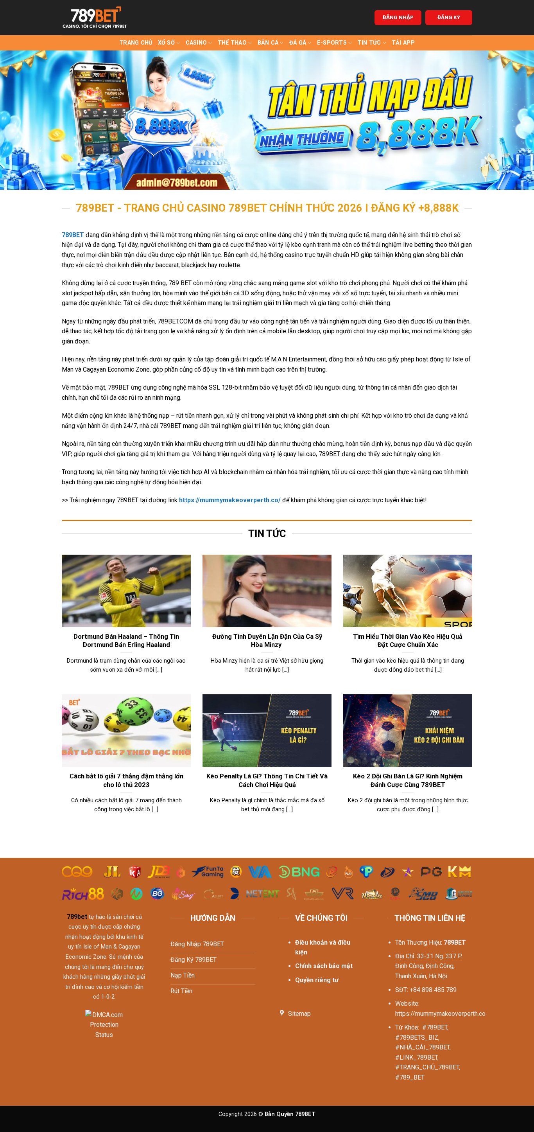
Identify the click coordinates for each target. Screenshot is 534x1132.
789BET (73, 235)
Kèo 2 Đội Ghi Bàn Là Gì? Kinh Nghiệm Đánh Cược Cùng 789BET (407, 781)
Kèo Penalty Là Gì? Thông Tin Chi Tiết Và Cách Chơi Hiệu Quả (267, 781)
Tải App (403, 43)
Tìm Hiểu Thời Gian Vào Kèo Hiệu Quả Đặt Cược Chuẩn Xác (407, 641)
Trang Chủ (135, 43)
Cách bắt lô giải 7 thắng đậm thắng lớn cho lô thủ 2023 (126, 781)
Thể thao (232, 43)
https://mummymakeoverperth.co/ (230, 500)
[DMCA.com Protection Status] (104, 1029)
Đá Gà (297, 43)
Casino (196, 43)
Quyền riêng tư (317, 980)
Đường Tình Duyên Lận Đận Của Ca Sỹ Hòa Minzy (267, 641)
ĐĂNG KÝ (448, 17)
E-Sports (332, 43)
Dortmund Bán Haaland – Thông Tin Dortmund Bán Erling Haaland (126, 641)
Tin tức (369, 43)
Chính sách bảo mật (324, 966)
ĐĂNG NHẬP (398, 17)
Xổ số (166, 43)
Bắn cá (268, 43)
